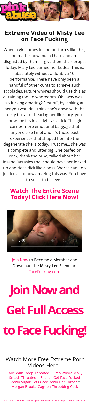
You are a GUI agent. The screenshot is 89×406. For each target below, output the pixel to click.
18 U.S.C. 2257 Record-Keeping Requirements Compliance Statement (44, 400)
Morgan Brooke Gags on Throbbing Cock (44, 386)
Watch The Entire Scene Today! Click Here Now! (44, 194)
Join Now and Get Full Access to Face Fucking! (44, 309)
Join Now (20, 260)
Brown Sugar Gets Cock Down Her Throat (43, 382)
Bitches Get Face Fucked (60, 377)
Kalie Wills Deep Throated (28, 373)
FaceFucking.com (44, 271)
